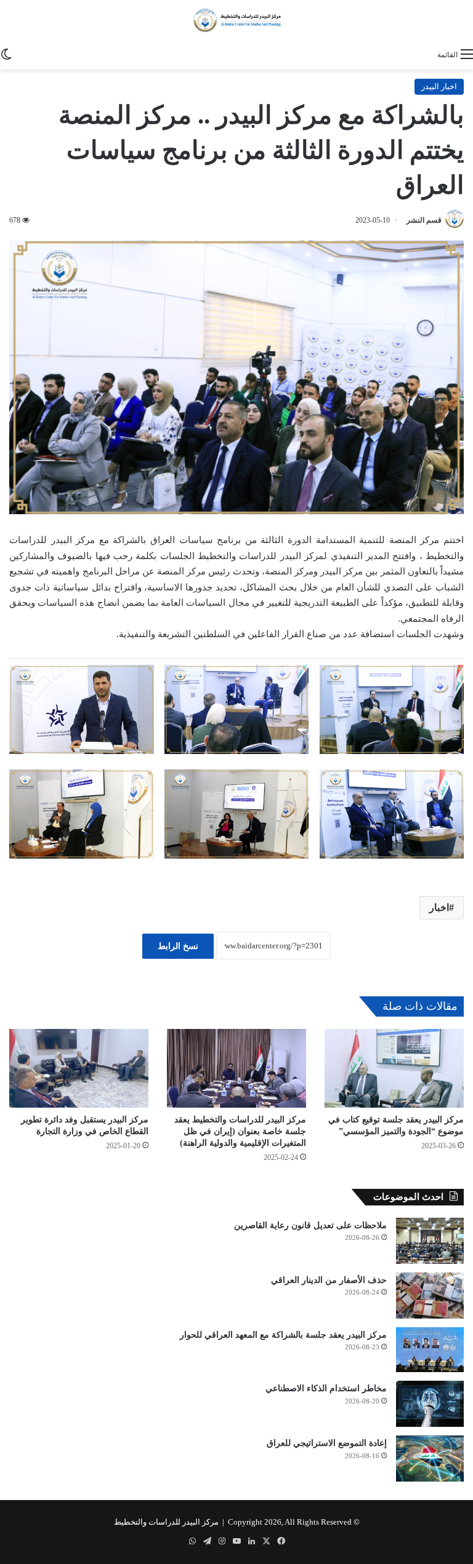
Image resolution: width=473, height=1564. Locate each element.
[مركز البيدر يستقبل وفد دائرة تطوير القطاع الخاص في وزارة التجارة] (78, 1068)
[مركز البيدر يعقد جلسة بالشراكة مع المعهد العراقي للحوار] (430, 1350)
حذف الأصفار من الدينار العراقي (329, 1280)
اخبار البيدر (439, 86)
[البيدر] (236, 21)
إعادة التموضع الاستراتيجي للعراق (327, 1443)
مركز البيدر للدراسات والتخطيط (166, 1521)
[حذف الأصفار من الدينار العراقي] (430, 1295)
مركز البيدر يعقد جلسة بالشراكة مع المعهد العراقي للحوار (283, 1335)
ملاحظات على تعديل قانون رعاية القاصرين (310, 1225)
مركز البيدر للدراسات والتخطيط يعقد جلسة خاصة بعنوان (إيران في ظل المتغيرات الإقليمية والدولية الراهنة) (240, 1131)
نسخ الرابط (178, 946)
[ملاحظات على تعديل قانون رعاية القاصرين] (430, 1241)
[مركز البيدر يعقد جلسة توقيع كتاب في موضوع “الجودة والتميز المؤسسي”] (394, 1068)
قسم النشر (424, 220)
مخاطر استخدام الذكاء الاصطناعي (326, 1388)
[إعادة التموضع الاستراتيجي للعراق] (430, 1458)
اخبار (439, 907)
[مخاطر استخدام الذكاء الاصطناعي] (430, 1404)
